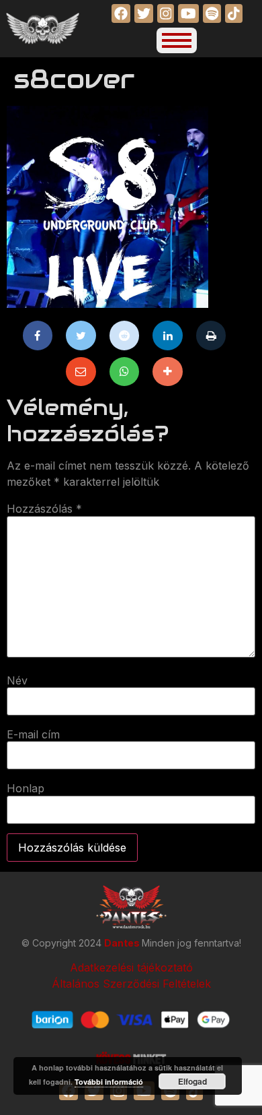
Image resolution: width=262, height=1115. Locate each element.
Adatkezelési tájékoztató (131, 967)
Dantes (123, 943)
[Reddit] (125, 335)
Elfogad (192, 1081)
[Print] (211, 335)
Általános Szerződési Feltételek (131, 983)
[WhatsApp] (125, 372)
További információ (109, 1082)
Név (17, 680)
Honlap (25, 788)
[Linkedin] (167, 335)
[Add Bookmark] (167, 372)
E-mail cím (33, 734)
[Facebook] (38, 335)
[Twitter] (81, 335)
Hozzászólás (44, 508)
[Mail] (81, 372)
